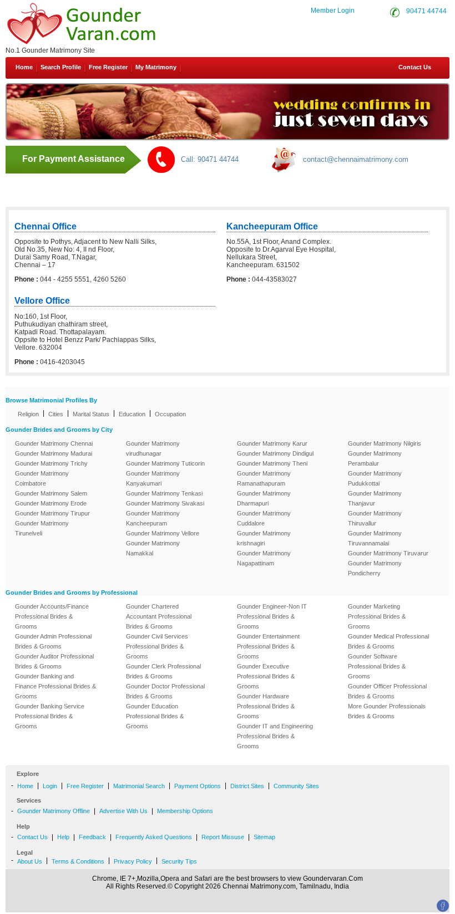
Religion (28, 414)
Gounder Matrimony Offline (53, 811)
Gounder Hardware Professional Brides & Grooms (266, 706)
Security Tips (179, 861)
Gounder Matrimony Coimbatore (42, 478)
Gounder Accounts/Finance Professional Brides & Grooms (52, 616)
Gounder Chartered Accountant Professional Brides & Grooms (158, 616)
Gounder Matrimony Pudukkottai (375, 478)
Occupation (170, 414)
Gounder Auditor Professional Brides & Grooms (54, 661)
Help (63, 837)
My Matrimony (155, 67)
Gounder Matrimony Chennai (54, 443)
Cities (55, 414)
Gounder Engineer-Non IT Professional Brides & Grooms (272, 616)
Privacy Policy (133, 861)
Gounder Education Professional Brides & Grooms (155, 716)
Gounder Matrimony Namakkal (153, 548)
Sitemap (264, 837)
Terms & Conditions (78, 861)
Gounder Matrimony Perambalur (375, 458)
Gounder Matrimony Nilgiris (384, 443)
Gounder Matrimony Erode (51, 503)
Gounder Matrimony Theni (272, 463)
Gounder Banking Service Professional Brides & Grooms (49, 716)
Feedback (92, 837)
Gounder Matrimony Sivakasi (165, 503)
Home (24, 67)
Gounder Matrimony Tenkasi (164, 493)
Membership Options (185, 811)
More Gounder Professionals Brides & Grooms (387, 711)
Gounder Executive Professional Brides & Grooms (266, 676)
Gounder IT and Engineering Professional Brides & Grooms (275, 736)
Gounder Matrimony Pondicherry (375, 568)
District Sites (247, 786)
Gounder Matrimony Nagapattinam (264, 558)
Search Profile (61, 67)
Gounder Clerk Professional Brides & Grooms (163, 671)
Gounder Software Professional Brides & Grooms (377, 666)
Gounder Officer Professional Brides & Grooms (387, 691)
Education (132, 414)
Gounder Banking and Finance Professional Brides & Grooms (55, 686)
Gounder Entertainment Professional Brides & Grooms (268, 646)
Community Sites (296, 786)
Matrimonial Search (139, 786)
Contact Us (414, 67)
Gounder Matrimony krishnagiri (264, 538)
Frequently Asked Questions (153, 837)
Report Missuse (222, 837)
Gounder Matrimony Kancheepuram (153, 518)
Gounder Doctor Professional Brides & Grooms (165, 691)
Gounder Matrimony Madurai (53, 453)
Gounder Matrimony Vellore (162, 533)
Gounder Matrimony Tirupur (52, 513)
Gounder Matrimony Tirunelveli (42, 528)
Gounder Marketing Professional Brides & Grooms (377, 616)
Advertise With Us (123, 811)
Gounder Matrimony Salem (51, 493)
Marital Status (91, 414)
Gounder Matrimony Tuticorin (165, 463)
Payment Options (197, 786)
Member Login (333, 10)
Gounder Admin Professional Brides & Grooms (53, 641)
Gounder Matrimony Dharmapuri (264, 498)
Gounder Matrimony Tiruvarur (388, 553)
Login (50, 786)
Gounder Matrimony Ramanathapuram (264, 478)
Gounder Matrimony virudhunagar (153, 448)
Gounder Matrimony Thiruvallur (375, 518)
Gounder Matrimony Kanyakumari (153, 478)
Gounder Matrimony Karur (272, 443)
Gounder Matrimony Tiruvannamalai (375, 538)
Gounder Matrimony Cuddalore (264, 518)
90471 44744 (426, 11)
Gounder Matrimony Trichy (51, 463)
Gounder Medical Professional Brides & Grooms (388, 641)
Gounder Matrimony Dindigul (275, 453)
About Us (29, 861)
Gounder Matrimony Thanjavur (375, 498)
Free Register (108, 67)
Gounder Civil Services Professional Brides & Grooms (157, 646)
